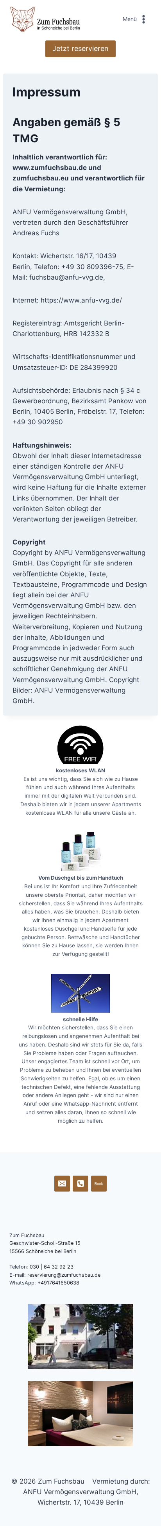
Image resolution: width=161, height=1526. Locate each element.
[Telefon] (81, 1184)
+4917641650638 (58, 1283)
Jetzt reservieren (80, 48)
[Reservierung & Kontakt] (62, 1184)
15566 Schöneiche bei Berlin (42, 1251)
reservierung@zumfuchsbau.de (63, 1275)
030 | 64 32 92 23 (51, 1267)
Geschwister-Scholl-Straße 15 (44, 1243)
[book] (99, 1184)
